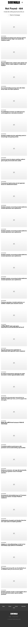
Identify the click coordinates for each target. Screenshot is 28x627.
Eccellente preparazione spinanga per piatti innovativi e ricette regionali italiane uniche (14, 366)
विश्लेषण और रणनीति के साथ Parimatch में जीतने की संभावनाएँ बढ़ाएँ (14, 415)
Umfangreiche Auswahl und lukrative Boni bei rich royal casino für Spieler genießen (14, 513)
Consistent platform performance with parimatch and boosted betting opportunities (14, 439)
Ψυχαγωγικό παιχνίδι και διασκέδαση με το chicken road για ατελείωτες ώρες (14, 561)
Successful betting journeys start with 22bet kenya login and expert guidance (14, 80)
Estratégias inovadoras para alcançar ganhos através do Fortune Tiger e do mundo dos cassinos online (14, 31)
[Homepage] (14, 613)
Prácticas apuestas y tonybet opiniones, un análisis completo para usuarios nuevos (14, 295)
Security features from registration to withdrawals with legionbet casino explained (14, 342)
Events (16, 606)
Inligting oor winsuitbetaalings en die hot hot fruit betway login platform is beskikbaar (14, 537)
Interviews (23, 606)
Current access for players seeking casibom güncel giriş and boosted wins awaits (14, 152)
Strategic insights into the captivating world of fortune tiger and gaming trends (14, 128)
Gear (14, 607)
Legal (10, 616)
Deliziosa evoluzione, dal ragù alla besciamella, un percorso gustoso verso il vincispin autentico (14, 463)
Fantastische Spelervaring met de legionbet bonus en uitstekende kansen (14, 176)
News (3, 606)
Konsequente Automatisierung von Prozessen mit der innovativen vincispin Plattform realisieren (14, 488)
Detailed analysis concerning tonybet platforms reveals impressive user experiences (14, 200)
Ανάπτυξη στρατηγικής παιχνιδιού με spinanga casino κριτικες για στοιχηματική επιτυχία (14, 390)
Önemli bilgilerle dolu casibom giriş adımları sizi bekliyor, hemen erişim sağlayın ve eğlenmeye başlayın (14, 56)
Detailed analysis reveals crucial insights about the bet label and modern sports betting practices (14, 585)
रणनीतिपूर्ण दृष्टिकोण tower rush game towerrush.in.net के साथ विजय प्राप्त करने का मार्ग (14, 319)
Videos (9, 606)
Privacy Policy (15, 616)
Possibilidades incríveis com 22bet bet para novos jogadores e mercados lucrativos (14, 104)
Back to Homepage (15, 15)
